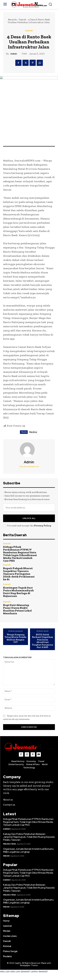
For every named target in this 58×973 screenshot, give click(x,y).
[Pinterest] (33, 63)
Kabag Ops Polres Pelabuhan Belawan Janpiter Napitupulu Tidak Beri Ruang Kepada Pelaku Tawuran (29, 836)
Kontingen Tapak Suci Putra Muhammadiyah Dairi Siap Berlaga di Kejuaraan (18, 592)
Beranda (12, 19)
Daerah (22, 19)
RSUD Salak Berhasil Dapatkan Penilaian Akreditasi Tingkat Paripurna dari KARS (42, 641)
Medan (6, 856)
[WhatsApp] (40, 63)
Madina (33, 432)
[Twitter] (25, 63)
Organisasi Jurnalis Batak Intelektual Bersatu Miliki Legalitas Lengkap (28, 850)
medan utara (9, 844)
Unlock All (29, 518)
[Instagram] (27, 754)
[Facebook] (18, 63)
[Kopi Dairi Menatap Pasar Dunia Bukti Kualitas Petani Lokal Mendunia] (47, 607)
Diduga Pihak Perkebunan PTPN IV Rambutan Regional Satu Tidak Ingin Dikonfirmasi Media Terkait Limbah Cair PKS (20, 553)
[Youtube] (39, 754)
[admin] (29, 449)
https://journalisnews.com (29, 466)
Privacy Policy (42, 525)
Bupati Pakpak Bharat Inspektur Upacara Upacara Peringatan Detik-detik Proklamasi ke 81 (18, 574)
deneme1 (25, 971)
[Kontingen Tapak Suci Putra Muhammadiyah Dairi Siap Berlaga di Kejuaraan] (47, 590)
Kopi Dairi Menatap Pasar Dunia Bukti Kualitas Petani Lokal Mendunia (17, 609)
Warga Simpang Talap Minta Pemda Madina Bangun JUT (15, 638)
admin (13, 53)
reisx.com (5, 971)
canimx (34, 971)
